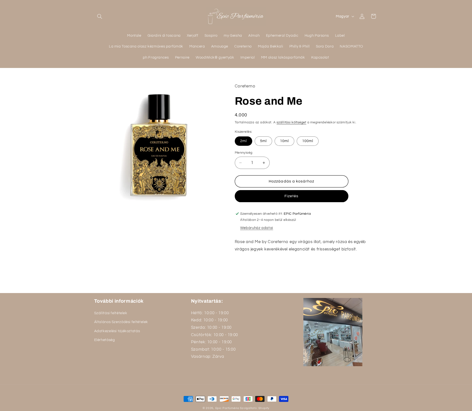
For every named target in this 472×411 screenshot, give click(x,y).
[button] (99, 16)
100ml (307, 141)
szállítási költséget (291, 122)
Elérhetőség (104, 340)
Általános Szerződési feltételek (121, 322)
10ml (284, 141)
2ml (243, 141)
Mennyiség (243, 152)
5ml (263, 141)
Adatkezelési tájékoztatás (117, 331)
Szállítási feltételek (110, 313)
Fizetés (291, 196)
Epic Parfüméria (227, 408)
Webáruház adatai (256, 228)
